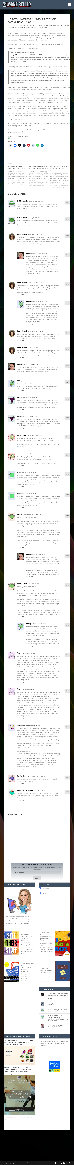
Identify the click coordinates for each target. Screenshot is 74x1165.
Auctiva (45, 33)
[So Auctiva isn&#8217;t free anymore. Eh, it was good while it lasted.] (39, 176)
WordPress (33, 1163)
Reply (67, 202)
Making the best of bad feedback (55, 1003)
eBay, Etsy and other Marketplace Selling (25, 27)
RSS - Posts (45, 889)
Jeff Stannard (22, 201)
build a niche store (24, 776)
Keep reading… (24, 923)
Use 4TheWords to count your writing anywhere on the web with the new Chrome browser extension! (18, 1042)
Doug (19, 398)
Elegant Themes (16, 1163)
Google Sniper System (25, 790)
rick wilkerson (22, 435)
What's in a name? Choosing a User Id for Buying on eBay (57, 1010)
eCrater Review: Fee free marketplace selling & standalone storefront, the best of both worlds (58, 1018)
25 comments (43, 27)
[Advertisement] (37, 1146)
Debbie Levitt (22, 514)
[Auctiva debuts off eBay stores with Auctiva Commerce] (18, 175)
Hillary (28, 253)
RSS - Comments (46, 894)
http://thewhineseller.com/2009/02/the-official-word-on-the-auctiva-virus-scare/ (38, 55)
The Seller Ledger (45, 968)
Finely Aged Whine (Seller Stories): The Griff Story (56, 1026)
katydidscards (22, 234)
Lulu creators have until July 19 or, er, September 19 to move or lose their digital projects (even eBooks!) (58, 996)
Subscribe (37, 878)
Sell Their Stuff (25, 934)
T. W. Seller (13, 25)
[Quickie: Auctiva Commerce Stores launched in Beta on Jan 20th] (60, 177)
